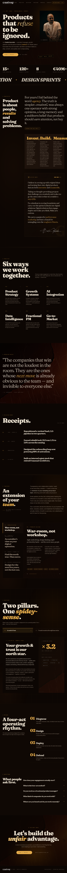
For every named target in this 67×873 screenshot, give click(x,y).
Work (15, 2)
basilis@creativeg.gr (41, 852)
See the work (23, 54)
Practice (21, 2)
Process (42, 2)
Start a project (10, 54)
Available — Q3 (58, 2)
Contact (49, 2)
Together (35, 2)
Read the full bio (33, 128)
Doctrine (28, 2)
